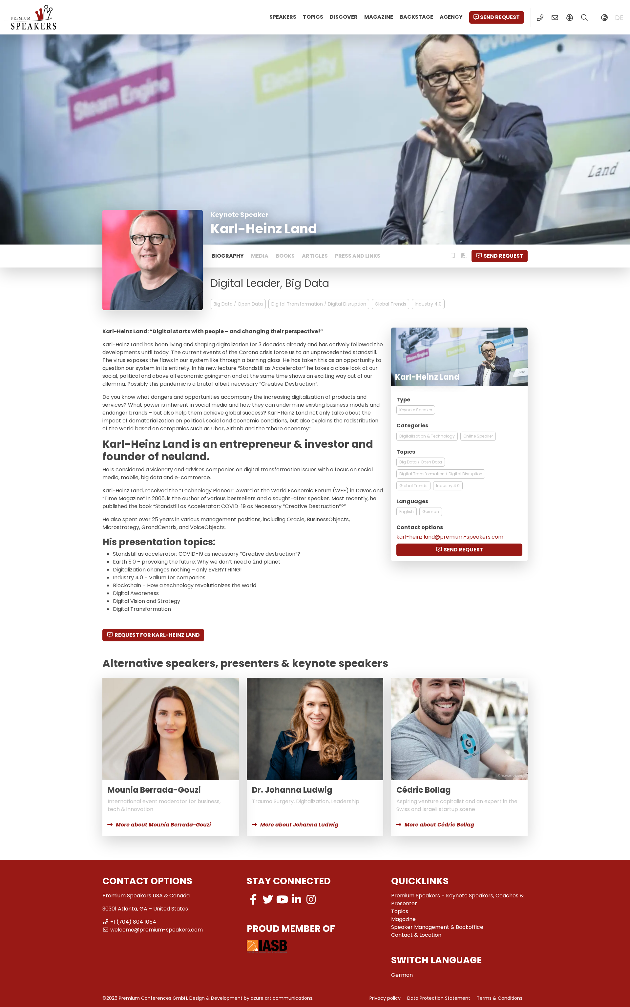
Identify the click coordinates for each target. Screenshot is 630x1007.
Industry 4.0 (428, 304)
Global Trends (390, 304)
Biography (228, 256)
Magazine (378, 17)
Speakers (282, 17)
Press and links (357, 256)
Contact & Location (416, 935)
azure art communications (281, 998)
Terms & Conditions (499, 998)
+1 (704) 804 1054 (133, 922)
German (430, 511)
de (619, 17)
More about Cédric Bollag (439, 824)
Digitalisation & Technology (427, 436)
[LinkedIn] (296, 899)
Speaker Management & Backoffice (437, 927)
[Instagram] (311, 899)
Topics (313, 17)
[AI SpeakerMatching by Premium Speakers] (569, 18)
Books (285, 256)
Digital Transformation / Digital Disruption (318, 304)
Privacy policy (385, 998)
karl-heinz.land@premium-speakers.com (449, 537)
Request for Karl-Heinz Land (157, 635)
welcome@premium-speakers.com (156, 929)
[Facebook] (253, 899)
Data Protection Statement (438, 998)
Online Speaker (478, 436)
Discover (344, 17)
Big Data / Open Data (238, 304)
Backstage (416, 17)
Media (259, 256)
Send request (500, 17)
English (406, 511)
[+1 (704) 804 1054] (540, 18)
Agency (451, 17)
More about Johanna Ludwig (299, 824)
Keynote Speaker (415, 410)
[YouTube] (282, 899)
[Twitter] (267, 899)
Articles (315, 256)
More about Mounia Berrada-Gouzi (163, 824)
